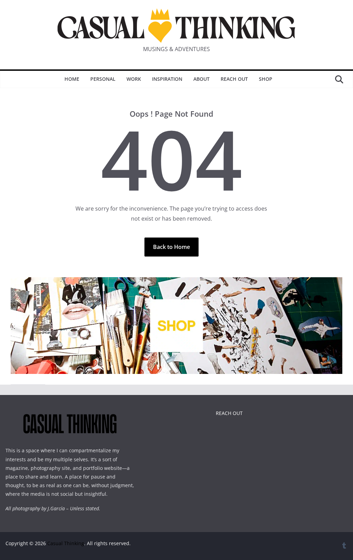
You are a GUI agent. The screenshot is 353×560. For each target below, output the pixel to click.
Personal (102, 79)
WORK (134, 79)
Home (71, 79)
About (201, 79)
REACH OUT (229, 413)
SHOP (265, 79)
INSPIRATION (167, 79)
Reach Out (234, 79)
